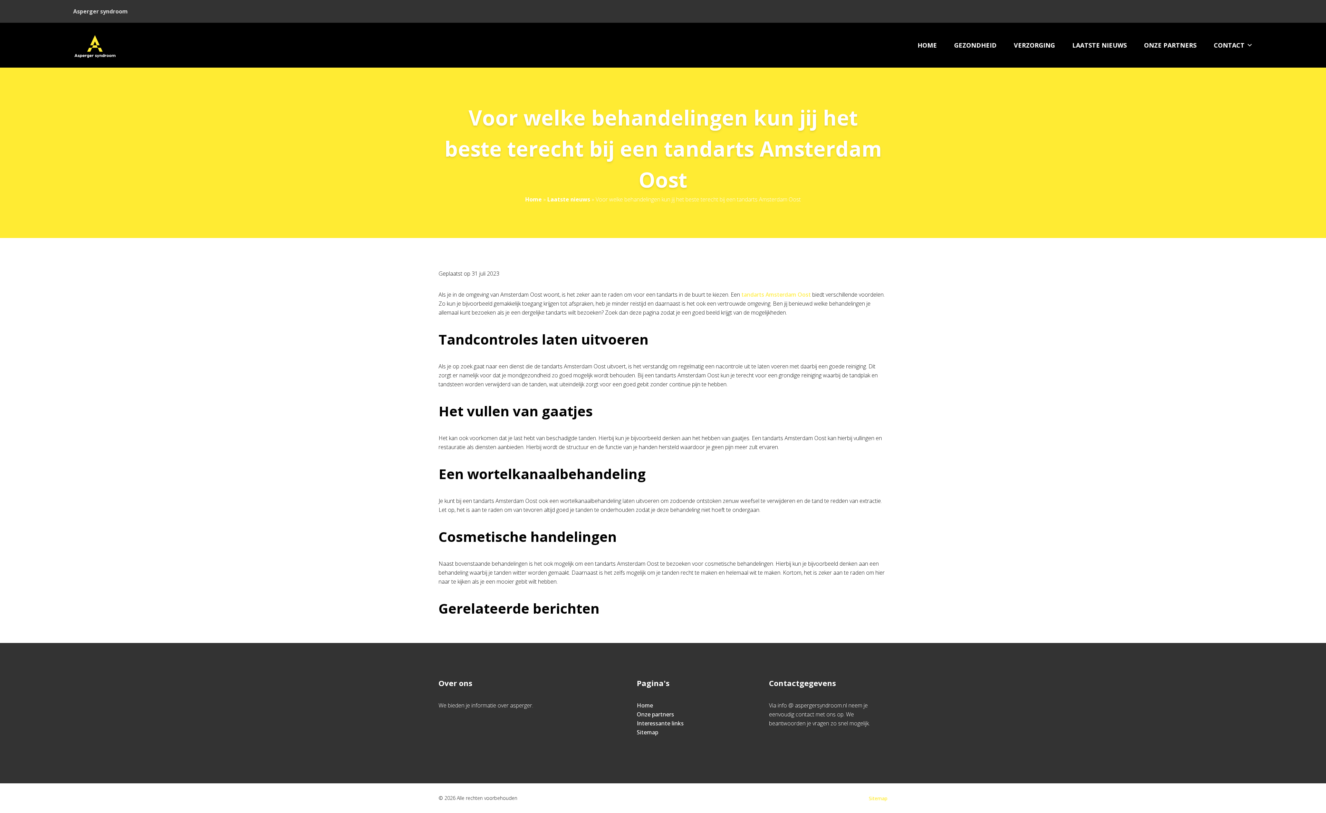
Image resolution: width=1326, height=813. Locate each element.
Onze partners (1170, 45)
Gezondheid (975, 45)
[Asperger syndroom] (95, 45)
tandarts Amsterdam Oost (776, 294)
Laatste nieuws (1099, 45)
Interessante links (660, 723)
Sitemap (647, 732)
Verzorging (1034, 45)
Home (927, 45)
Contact (1229, 45)
